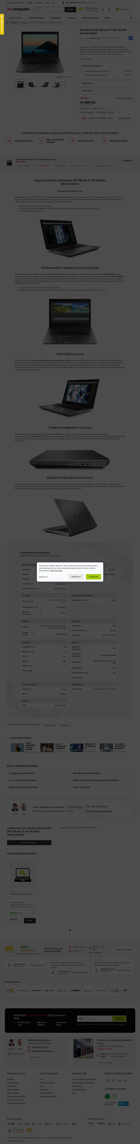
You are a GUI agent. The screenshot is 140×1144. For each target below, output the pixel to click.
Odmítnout (76, 577)
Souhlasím (93, 577)
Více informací (56, 571)
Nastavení (43, 577)
